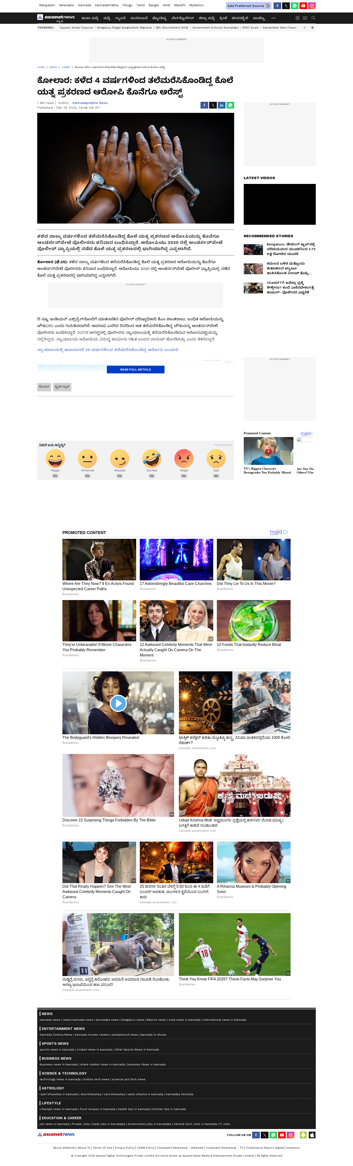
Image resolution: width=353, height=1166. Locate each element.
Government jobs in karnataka (149, 1124)
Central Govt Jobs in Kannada (195, 1124)
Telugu (127, 5)
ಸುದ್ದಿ (106, 18)
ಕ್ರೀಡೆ (223, 18)
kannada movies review (92, 1034)
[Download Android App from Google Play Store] (303, 1135)
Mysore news (156, 1019)
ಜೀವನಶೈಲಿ (240, 18)
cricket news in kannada (94, 1049)
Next (312, 27)
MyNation (196, 5)
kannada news (50, 1019)
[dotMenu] (274, 18)
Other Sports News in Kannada (137, 1049)
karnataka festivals (180, 1094)
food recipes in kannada (97, 1109)
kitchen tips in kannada (169, 1109)
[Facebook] (277, 5)
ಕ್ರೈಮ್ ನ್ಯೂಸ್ (62, 386)
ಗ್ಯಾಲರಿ (120, 18)
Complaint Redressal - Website (180, 1147)
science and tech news (129, 1079)
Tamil (140, 5)
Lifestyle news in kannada (58, 1109)
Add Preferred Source (245, 6)
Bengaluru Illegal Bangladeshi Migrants (124, 27)
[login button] (299, 18)
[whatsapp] (294, 5)
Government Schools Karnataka (215, 27)
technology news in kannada (60, 1079)
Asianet (55, 1134)
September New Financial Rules (286, 27)
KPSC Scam (250, 27)
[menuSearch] (313, 18)
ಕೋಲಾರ (44, 386)
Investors (293, 1147)
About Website (64, 1147)
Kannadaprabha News (90, 103)
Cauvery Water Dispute (76, 27)
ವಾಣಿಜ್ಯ (259, 18)
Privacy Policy (124, 1147)
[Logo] (57, 18)
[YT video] (303, 5)
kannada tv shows (153, 1034)
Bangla (154, 5)
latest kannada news (78, 1019)
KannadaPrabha (106, 5)
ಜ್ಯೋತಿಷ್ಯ (159, 18)
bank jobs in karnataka (108, 1124)
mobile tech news (96, 1079)
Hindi (166, 5)
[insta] (312, 5)
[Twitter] (286, 5)
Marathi (179, 5)
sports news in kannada (57, 1049)
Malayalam (47, 5)
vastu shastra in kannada (145, 1094)
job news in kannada (54, 1124)
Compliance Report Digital (265, 1147)
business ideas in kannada (146, 1064)
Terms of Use (102, 1147)
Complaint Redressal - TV (224, 1147)
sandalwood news (124, 1034)
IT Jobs (224, 1124)
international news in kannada (224, 1019)
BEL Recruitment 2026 (172, 27)
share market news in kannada (102, 1064)
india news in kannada (184, 1019)
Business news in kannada (59, 1064)
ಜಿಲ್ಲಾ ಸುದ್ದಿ (207, 18)
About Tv (84, 1147)
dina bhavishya (90, 1094)
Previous (305, 27)
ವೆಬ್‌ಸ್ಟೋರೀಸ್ (182, 18)
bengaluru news (132, 1019)
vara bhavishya (114, 1094)
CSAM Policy (145, 1147)
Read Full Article (135, 369)
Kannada (84, 5)
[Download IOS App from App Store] (312, 1135)
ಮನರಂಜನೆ (138, 18)
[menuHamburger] (305, 18)
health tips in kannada (134, 1109)
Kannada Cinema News (56, 1034)
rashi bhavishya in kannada (59, 1094)
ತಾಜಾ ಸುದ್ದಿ (89, 18)
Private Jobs (81, 1124)
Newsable (66, 5)
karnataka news (107, 1019)
